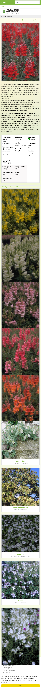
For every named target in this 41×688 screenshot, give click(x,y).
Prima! (21, 685)
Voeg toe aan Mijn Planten (31, 20)
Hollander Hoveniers (10, 665)
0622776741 (6, 672)
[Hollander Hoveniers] (12, 11)
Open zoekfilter (7, 17)
